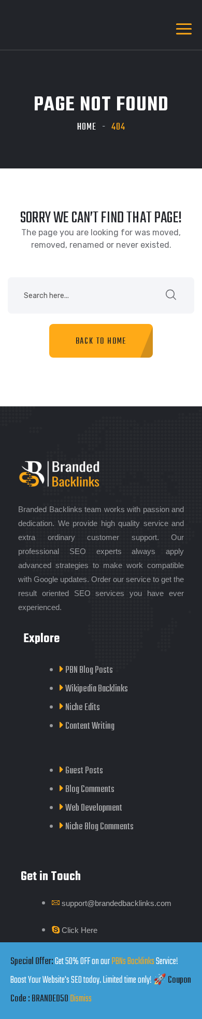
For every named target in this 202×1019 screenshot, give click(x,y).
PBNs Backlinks (132, 961)
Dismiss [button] (81, 999)
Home (86, 127)
